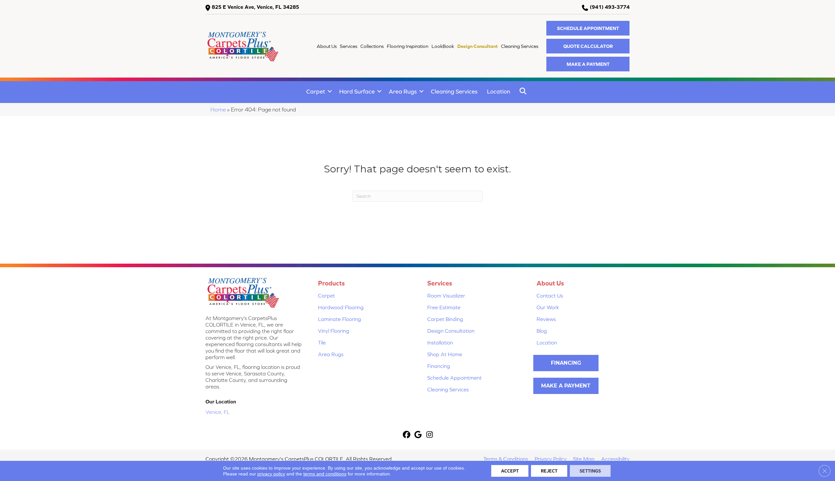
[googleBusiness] (418, 435)
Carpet (315, 91)
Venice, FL (217, 412)
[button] (588, 28)
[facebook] (407, 435)
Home (218, 109)
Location (498, 91)
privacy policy (271, 473)
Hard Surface (357, 91)
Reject (549, 471)
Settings (590, 471)
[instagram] (429, 435)
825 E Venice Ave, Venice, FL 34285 (255, 7)
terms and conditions (324, 473)
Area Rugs (403, 91)
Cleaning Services (454, 91)
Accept (510, 471)
